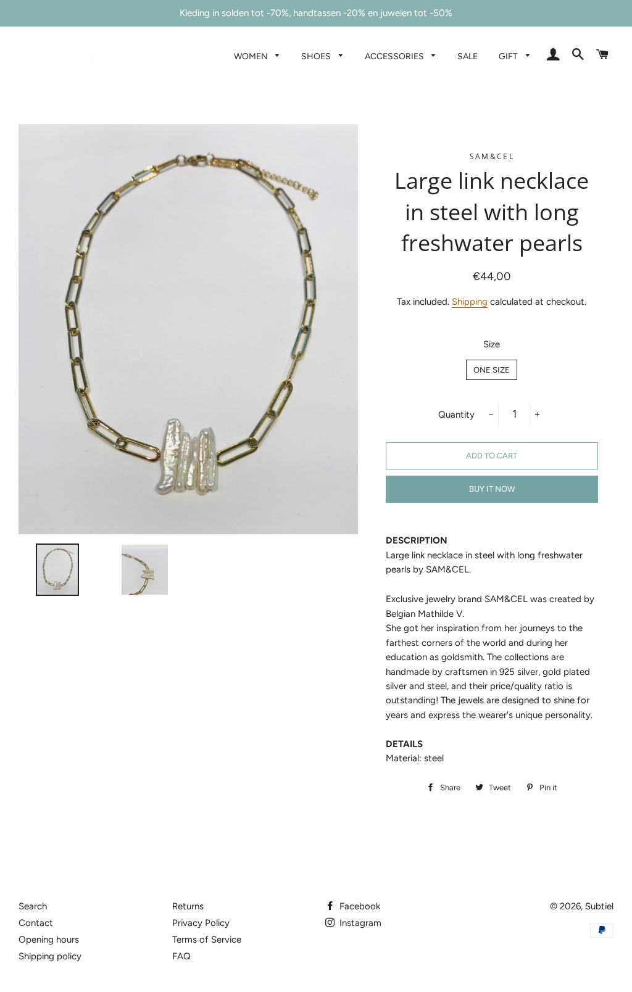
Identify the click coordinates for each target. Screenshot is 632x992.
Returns (188, 906)
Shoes (317, 56)
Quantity (456, 414)
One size (491, 369)
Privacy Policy (201, 922)
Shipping (470, 301)
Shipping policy (50, 956)
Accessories (395, 56)
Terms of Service (206, 939)
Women (252, 56)
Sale (467, 56)
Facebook (358, 906)
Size (491, 344)
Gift (509, 56)
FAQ (181, 956)
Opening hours (49, 939)
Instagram (359, 922)
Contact (36, 922)
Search (33, 906)
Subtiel (599, 906)
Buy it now (492, 489)
